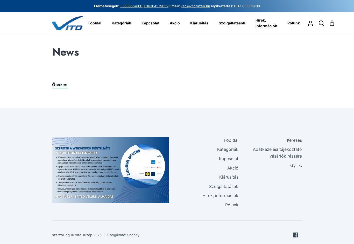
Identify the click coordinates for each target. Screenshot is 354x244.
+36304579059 (156, 6)
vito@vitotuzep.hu (195, 6)
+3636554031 (131, 6)
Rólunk (231, 204)
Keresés (294, 140)
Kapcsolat (228, 158)
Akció (232, 168)
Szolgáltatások (223, 186)
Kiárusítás (228, 177)
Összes (59, 84)
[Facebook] (295, 235)
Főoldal (231, 140)
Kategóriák (227, 149)
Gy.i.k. (296, 165)
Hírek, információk (220, 195)
